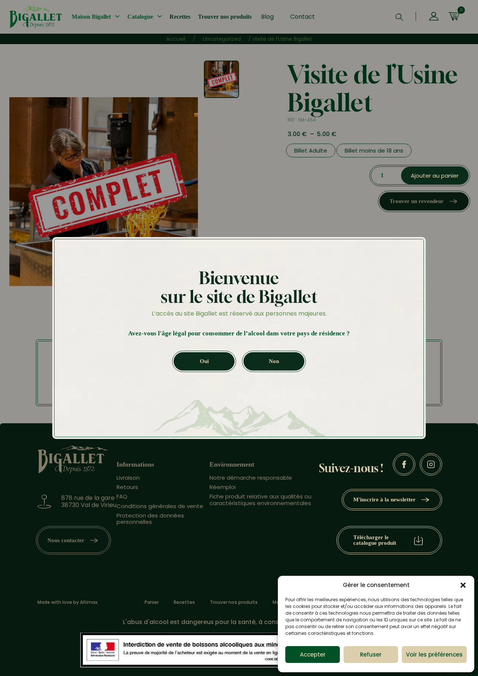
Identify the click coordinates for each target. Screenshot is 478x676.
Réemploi (222, 487)
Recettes (180, 16)
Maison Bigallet (91, 16)
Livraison (128, 478)
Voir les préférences (434, 654)
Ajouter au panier (435, 175)
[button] (463, 585)
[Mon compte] (433, 17)
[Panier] (453, 17)
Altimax (88, 602)
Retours (127, 487)
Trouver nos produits (225, 16)
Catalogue (140, 16)
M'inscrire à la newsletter (384, 500)
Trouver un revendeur (416, 201)
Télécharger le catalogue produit (374, 540)
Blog (267, 16)
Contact (302, 16)
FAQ (122, 496)
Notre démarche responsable (250, 478)
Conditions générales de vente (160, 506)
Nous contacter (65, 540)
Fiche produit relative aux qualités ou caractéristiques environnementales (260, 499)
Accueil (175, 39)
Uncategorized (222, 39)
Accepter (313, 654)
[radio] (310, 150)
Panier (152, 602)
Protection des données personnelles (150, 518)
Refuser (371, 654)
